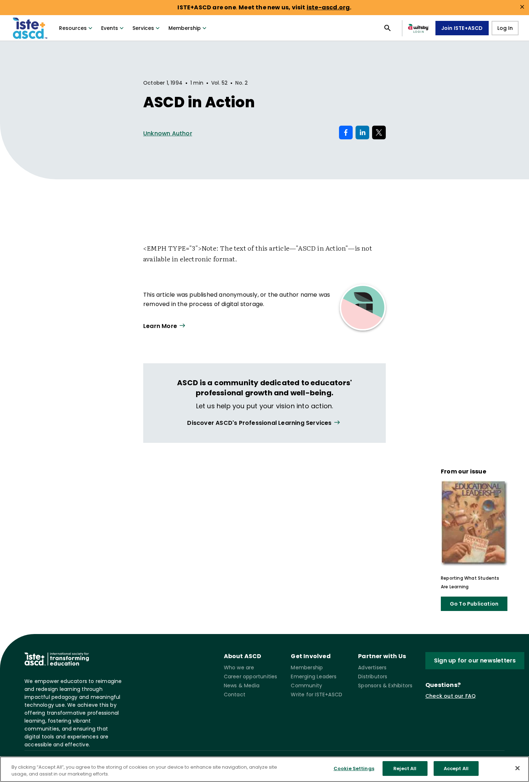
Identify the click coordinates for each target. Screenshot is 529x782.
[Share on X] (379, 132)
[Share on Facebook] (346, 132)
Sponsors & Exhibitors (385, 685)
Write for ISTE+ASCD (316, 694)
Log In (505, 28)
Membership (184, 28)
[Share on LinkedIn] (362, 132)
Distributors (372, 676)
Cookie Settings (354, 768)
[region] (264, 769)
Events (109, 28)
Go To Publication (474, 603)
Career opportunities (250, 676)
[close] (522, 7)
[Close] (517, 768)
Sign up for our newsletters (475, 660)
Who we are (239, 667)
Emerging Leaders (313, 676)
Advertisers (372, 667)
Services (143, 28)
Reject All (404, 768)
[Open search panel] (387, 28)
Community (306, 685)
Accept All (456, 768)
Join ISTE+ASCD (462, 28)
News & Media (241, 685)
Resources (73, 28)
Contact (234, 694)
